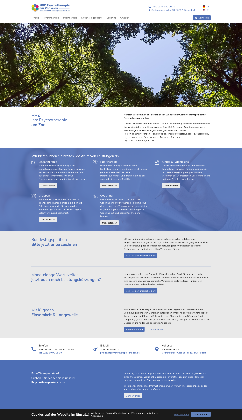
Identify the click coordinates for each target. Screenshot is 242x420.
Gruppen (44, 195)
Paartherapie (108, 161)
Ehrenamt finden (134, 329)
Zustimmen (201, 414)
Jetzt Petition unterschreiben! (141, 255)
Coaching (106, 195)
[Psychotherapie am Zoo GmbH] (50, 7)
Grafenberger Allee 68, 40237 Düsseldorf (173, 10)
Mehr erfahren (47, 185)
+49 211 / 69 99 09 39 (163, 6)
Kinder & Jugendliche (175, 161)
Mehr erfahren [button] (181, 414)
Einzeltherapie (48, 161)
